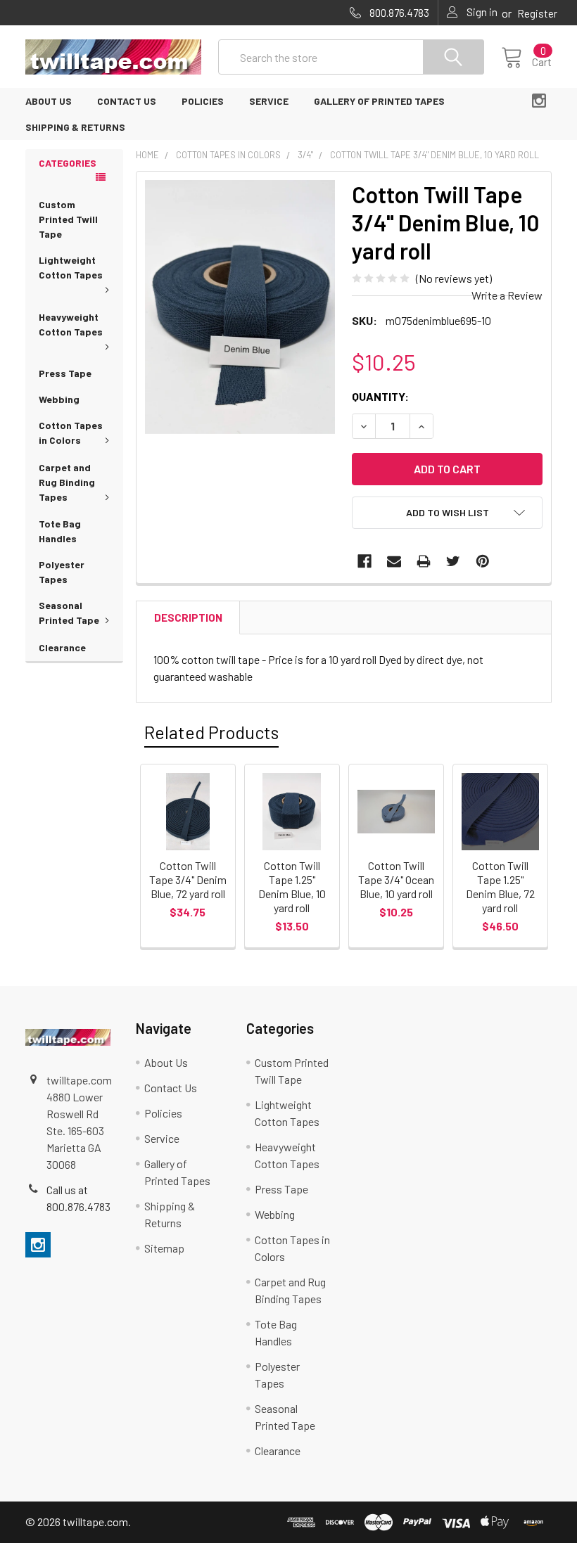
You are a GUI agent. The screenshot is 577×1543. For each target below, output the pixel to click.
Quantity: (380, 396)
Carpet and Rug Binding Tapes (67, 482)
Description (188, 617)
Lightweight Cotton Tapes (71, 267)
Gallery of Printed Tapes (379, 101)
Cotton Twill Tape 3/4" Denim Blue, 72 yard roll (188, 879)
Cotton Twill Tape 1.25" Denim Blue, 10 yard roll (292, 886)
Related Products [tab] (211, 732)
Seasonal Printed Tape (69, 612)
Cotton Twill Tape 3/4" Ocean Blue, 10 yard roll (396, 879)
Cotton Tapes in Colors (71, 432)
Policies (203, 101)
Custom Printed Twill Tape (68, 219)
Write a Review (507, 295)
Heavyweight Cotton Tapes (71, 324)
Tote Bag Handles (60, 531)
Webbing (59, 399)
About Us (48, 101)
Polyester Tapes (61, 571)
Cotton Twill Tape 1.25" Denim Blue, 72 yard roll (500, 886)
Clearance (62, 647)
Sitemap (164, 1248)
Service (268, 101)
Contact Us (126, 101)
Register (537, 13)
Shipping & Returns (75, 127)
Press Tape (65, 373)
